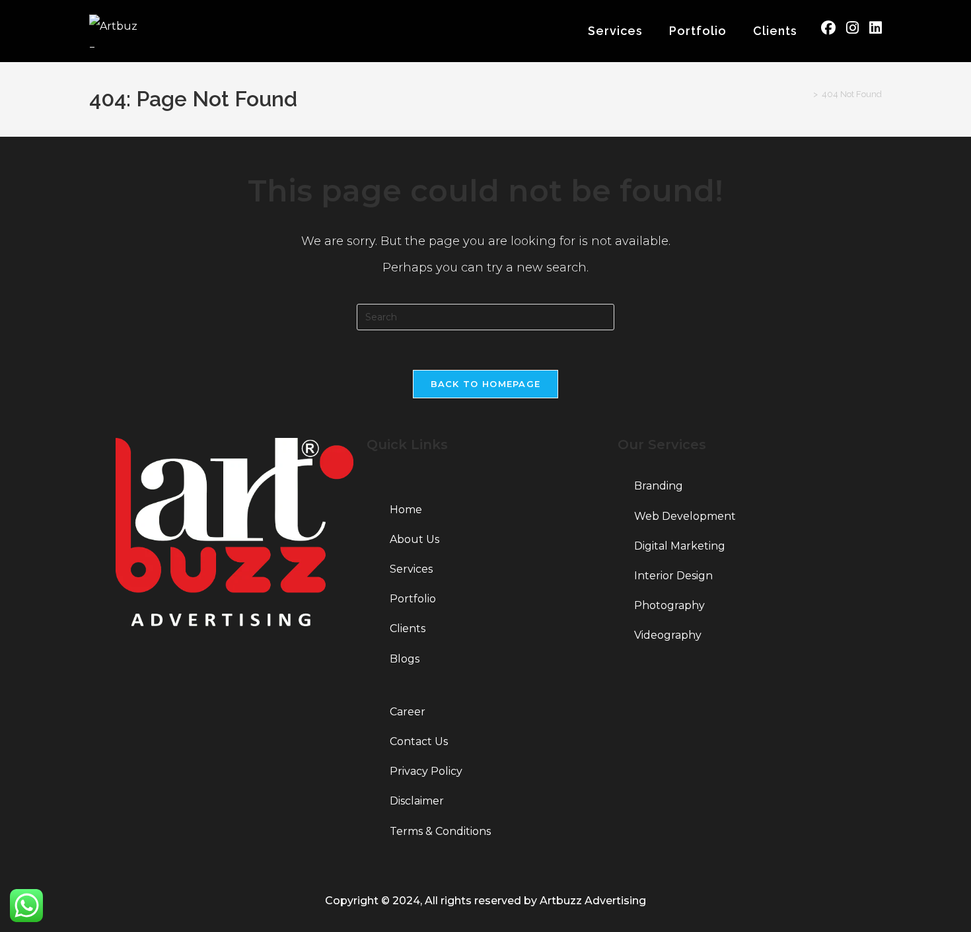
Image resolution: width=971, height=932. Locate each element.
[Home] (806, 94)
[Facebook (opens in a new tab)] (828, 28)
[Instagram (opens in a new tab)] (852, 28)
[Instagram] (234, 697)
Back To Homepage (486, 383)
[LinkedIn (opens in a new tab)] (875, 28)
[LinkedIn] (234, 674)
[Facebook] (234, 651)
